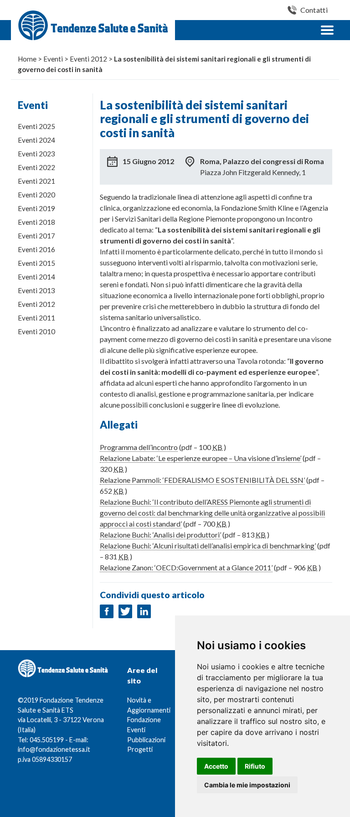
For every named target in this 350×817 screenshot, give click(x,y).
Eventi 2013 (36, 290)
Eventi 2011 (36, 318)
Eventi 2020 (36, 195)
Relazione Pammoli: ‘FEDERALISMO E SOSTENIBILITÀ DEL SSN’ (202, 480)
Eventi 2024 (36, 140)
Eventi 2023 (36, 154)
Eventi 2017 (36, 236)
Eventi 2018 (36, 222)
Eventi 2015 (36, 263)
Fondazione (144, 720)
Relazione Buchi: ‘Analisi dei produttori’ (160, 534)
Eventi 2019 (36, 208)
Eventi (136, 730)
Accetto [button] (216, 766)
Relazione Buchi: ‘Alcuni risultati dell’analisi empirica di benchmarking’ (208, 545)
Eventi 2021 (36, 181)
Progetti (140, 749)
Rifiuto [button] (255, 766)
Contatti (314, 9)
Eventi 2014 (36, 277)
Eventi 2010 (36, 331)
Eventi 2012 (36, 304)
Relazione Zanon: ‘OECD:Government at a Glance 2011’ (186, 567)
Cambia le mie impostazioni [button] (247, 785)
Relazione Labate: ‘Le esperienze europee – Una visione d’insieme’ (200, 458)
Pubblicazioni (146, 740)
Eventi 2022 (36, 167)
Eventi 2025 (36, 126)
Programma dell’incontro (139, 447)
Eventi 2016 (36, 249)
